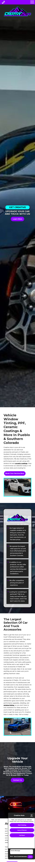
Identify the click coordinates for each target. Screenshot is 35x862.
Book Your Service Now (14, 473)
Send (30, 856)
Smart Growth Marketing (20, 856)
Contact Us (17, 780)
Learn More (17, 219)
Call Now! (22, 835)
